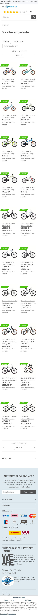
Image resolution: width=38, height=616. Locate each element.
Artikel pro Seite (10, 46)
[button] (26, 11)
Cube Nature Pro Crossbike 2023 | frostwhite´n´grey (8, 263)
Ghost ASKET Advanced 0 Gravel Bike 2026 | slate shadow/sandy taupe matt (28, 418)
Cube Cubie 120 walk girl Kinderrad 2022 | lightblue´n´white (28, 80)
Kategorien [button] (7, 458)
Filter (7, 41)
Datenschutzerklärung (10, 483)
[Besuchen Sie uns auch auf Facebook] (4, 595)
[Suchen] (33, 17)
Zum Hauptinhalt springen (9, 1)
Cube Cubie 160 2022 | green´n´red (28, 116)
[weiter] (34, 55)
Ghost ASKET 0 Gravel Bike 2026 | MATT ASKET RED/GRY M (28, 379)
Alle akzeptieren (19, 597)
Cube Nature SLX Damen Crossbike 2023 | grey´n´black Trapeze (28, 263)
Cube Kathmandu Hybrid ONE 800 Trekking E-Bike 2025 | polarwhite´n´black (28, 225)
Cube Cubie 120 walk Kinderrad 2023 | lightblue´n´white (9, 116)
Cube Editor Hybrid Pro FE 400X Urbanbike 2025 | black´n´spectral (8, 225)
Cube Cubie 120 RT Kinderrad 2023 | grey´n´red (8, 80)
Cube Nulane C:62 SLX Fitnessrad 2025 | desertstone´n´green (9, 302)
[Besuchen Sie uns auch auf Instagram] (9, 595)
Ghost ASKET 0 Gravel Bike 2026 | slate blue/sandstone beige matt (9, 418)
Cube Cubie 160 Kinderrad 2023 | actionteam (27, 152)
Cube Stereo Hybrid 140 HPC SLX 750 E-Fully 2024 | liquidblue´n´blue (9, 340)
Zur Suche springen (26, 1)
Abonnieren (28, 492)
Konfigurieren (9, 600)
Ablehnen (28, 600)
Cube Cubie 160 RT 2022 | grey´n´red (27, 188)
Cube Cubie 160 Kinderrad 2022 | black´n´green (8, 152)
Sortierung (17, 41)
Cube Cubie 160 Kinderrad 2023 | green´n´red (8, 188)
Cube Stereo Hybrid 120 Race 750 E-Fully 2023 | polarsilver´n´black (28, 302)
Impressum (3, 614)
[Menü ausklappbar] (3, 5)
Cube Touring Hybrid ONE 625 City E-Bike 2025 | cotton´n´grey (9, 379)
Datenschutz (12, 614)
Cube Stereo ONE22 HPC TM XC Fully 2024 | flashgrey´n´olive (28, 340)
